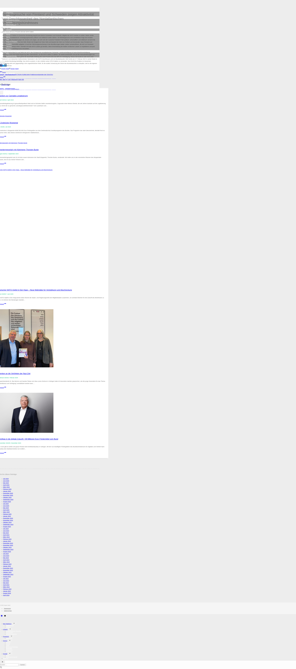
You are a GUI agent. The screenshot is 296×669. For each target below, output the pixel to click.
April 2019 (6, 595)
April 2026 (6, 485)
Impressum (7, 608)
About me (7, 58)
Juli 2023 (6, 553)
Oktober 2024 (7, 522)
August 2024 (7, 526)
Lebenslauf (9, 29)
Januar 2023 (7, 566)
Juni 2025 (6, 506)
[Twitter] (3, 66)
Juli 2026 (6, 479)
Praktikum (8, 48)
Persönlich (6, 636)
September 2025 (8, 499)
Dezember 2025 (8, 493)
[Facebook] (1, 66)
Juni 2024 (6, 531)
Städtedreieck (9, 12)
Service (5, 640)
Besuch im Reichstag (11, 41)
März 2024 (6, 537)
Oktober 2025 (7, 497)
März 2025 (6, 512)
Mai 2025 (6, 508)
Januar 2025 (7, 516)
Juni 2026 (6, 481)
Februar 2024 (7, 539)
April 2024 (6, 535)
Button (12, 82)
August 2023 (7, 551)
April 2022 (6, 585)
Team (7, 53)
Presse (8, 37)
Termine (8, 34)
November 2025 (8, 495)
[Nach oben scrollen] (1, 616)
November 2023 (8, 545)
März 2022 (6, 587)
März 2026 (6, 487)
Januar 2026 (7, 491)
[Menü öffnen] (1, 93)
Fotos (7, 39)
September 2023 (8, 549)
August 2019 (7, 593)
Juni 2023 (6, 556)
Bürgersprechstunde (11, 56)
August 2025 (7, 501)
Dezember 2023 (8, 543)
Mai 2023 (6, 558)
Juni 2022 (6, 581)
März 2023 (6, 562)
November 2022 (8, 570)
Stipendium (9, 46)
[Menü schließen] (0, 620)
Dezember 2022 (8, 568)
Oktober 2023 (7, 547)
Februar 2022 (7, 589)
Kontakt (5, 654)
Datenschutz (8, 611)
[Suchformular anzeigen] (2, 62)
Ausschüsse (9, 22)
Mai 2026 (6, 483)
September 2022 (8, 574)
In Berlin (5, 629)
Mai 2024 (6, 533)
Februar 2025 (7, 514)
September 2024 (8, 524)
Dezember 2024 (8, 518)
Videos (8, 15)
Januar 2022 (7, 591)
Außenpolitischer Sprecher (13, 20)
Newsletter (9, 44)
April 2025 (6, 510)
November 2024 (8, 520)
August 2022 (7, 576)
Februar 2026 (7, 489)
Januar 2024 (7, 541)
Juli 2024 (6, 528)
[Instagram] (5, 66)
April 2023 (6, 560)
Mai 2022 (6, 583)
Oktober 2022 (7, 572)
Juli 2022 (6, 578)
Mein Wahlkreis (7, 623)
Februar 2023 (7, 564)
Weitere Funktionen (11, 24)
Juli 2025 (6, 504)
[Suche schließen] (2, 662)
